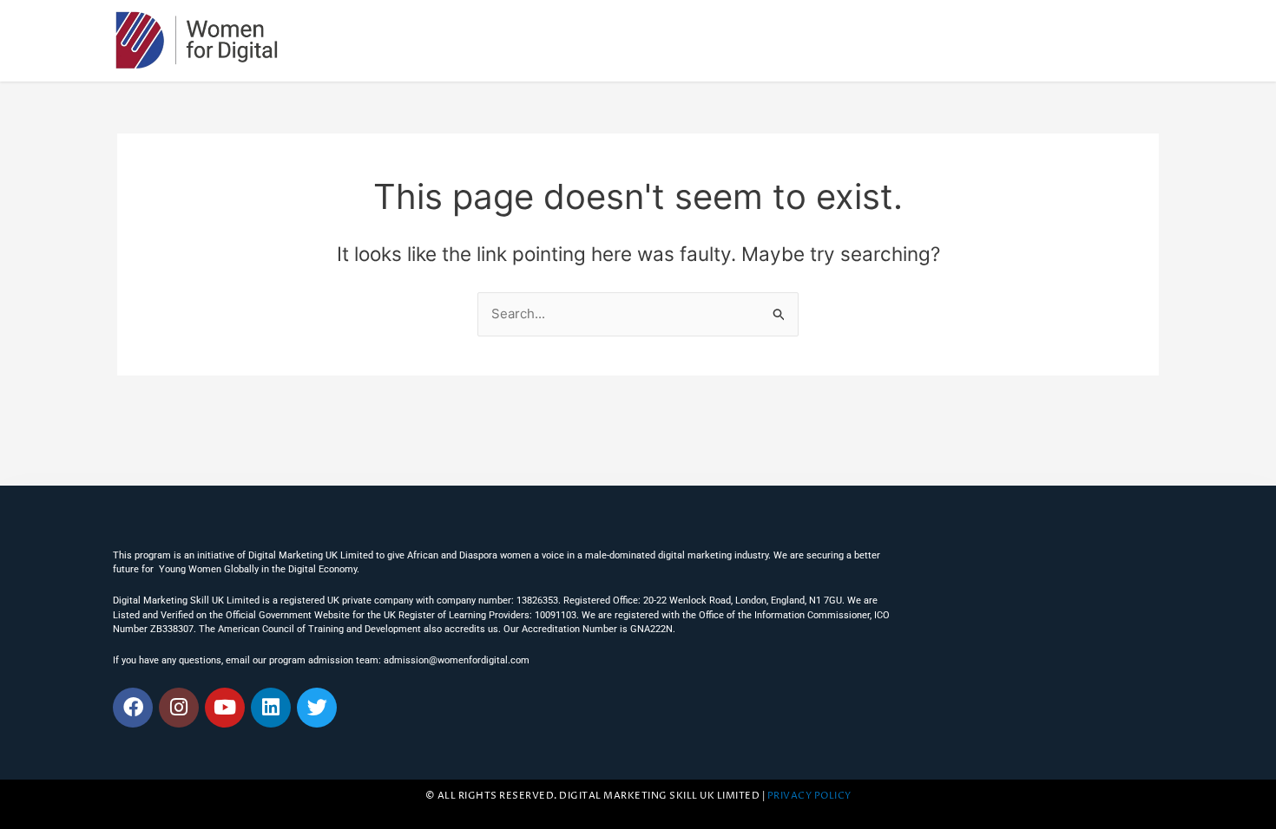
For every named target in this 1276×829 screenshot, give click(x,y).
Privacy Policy (809, 796)
